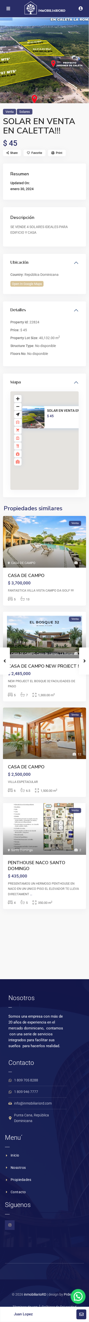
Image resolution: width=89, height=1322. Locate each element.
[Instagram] (10, 1225)
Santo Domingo (22, 850)
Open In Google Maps (27, 284)
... (31, 894)
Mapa (15, 382)
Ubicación (19, 263)
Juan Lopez (23, 1314)
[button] (55, 443)
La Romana (68, 653)
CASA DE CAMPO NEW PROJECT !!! (44, 666)
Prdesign (70, 1294)
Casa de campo (47, 653)
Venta (9, 112)
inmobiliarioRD (35, 1294)
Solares (24, 112)
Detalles (18, 310)
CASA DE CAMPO (23, 563)
